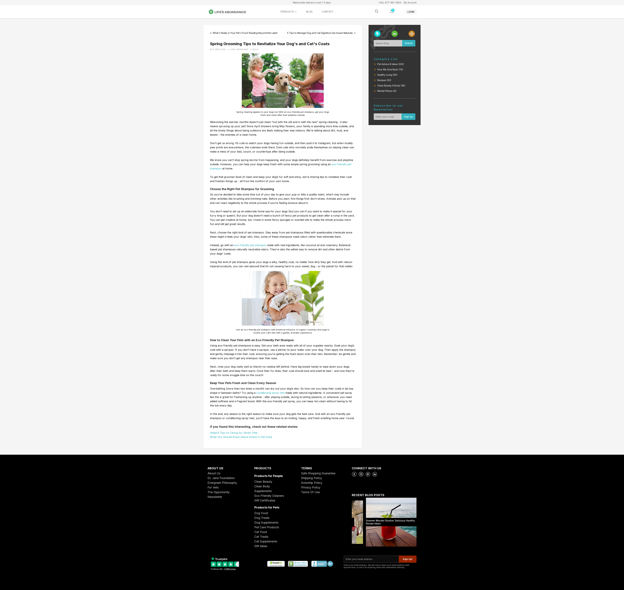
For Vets (213, 487)
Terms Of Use (310, 492)
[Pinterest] (367, 474)
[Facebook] (354, 474)
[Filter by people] (411, 33)
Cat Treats (261, 536)
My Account (410, 2)
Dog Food (261, 513)
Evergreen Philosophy (222, 482)
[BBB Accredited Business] (322, 564)
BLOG (309, 11)
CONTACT (327, 11)
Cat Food (260, 532)
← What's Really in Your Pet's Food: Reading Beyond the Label (243, 33)
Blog (255, 49)
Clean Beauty (263, 481)
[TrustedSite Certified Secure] (276, 564)
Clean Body (262, 486)
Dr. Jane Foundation (221, 478)
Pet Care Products (266, 527)
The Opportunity (219, 492)
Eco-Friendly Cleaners (269, 495)
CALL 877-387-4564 (390, 2)
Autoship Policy (311, 482)
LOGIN (411, 11)
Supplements (263, 491)
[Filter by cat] (394, 33)
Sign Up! (407, 559)
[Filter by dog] (377, 33)
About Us (214, 473)
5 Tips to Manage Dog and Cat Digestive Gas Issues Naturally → (321, 33)
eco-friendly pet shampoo (250, 245)
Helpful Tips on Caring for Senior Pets (234, 432)
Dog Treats (261, 517)
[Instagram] (361, 474)
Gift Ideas (260, 546)
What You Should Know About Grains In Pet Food (241, 437)
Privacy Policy (310, 487)
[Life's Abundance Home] (230, 11)
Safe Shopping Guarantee (318, 473)
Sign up (408, 116)
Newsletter (215, 497)
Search (409, 43)
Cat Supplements (265, 541)
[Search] (377, 11)
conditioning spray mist (270, 392)
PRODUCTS (287, 11)
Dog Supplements (266, 522)
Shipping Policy (311, 478)
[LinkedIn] (374, 474)
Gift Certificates (264, 500)
